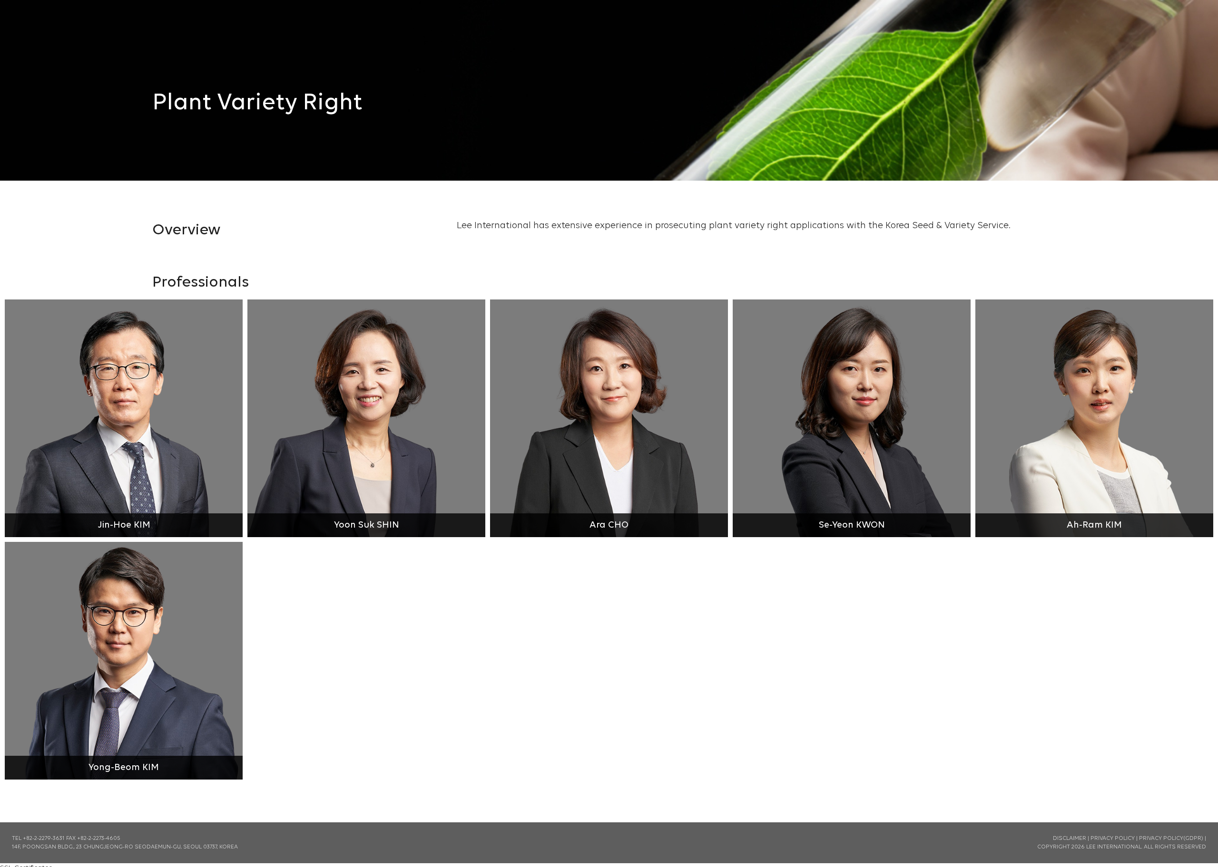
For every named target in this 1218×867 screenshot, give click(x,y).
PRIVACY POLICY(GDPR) (1171, 838)
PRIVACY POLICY (1112, 838)
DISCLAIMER (1069, 838)
